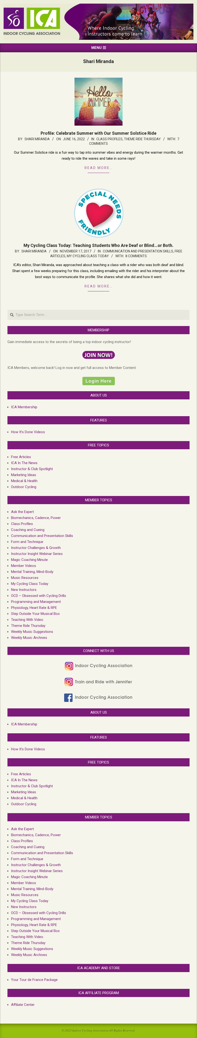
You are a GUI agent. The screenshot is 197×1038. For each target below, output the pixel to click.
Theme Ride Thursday (142, 139)
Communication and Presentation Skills (138, 251)
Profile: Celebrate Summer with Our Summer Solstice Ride (98, 133)
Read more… (99, 168)
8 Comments (136, 256)
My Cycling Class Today (88, 256)
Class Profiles (109, 139)
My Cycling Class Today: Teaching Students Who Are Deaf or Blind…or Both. (98, 245)
